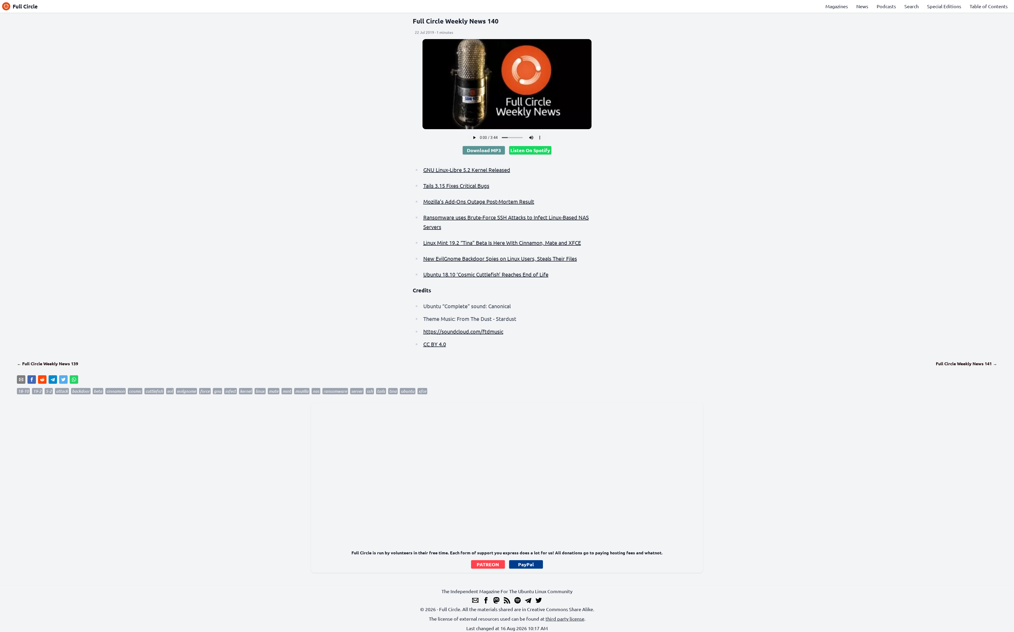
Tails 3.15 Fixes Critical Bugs (456, 185)
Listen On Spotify (530, 150)
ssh (370, 391)
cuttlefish (154, 391)
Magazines (836, 6)
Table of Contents (989, 6)
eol (170, 391)
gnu (217, 391)
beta (98, 391)
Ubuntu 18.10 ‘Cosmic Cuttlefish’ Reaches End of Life (485, 274)
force (205, 391)
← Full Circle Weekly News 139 (47, 363)
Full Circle (25, 6)
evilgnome (186, 391)
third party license (565, 618)
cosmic (135, 391)
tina (393, 391)
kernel (245, 391)
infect (230, 391)
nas (316, 391)
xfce (422, 391)
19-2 (37, 391)
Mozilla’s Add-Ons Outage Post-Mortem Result (478, 201)
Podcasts (886, 6)
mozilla (301, 391)
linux (260, 391)
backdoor (81, 391)
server (357, 391)
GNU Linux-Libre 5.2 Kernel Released (466, 169)
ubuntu (407, 391)
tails (381, 391)
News (862, 6)
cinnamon (115, 391)
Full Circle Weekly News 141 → (966, 363)
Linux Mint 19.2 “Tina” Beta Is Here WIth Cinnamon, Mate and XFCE (502, 242)
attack (62, 391)
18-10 (23, 391)
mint (287, 391)
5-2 (49, 391)
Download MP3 (484, 150)
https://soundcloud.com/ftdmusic (463, 331)
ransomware (335, 391)
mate (273, 391)
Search (911, 6)
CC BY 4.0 (434, 344)
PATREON (488, 564)
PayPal (526, 564)
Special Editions (944, 6)
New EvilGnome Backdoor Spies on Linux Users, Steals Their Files (500, 258)
